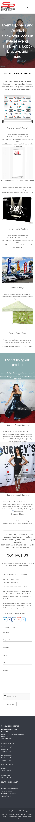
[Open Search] (28, 7)
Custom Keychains (6, 786)
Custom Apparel (5, 796)
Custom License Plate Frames (9, 788)
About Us (4, 814)
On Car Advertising (6, 791)
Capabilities (12, 814)
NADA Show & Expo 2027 (9, 730)
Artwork (23, 814)
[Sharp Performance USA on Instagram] (14, 619)
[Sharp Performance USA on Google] (19, 619)
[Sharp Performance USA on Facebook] (10, 619)
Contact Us (9, 704)
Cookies (4, 816)
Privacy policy (26, 811)
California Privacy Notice (14, 816)
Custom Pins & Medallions (8, 793)
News (17, 814)
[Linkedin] (5, 619)
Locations (29, 814)
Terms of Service (27, 816)
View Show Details (6, 738)
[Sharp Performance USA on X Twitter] (24, 619)
